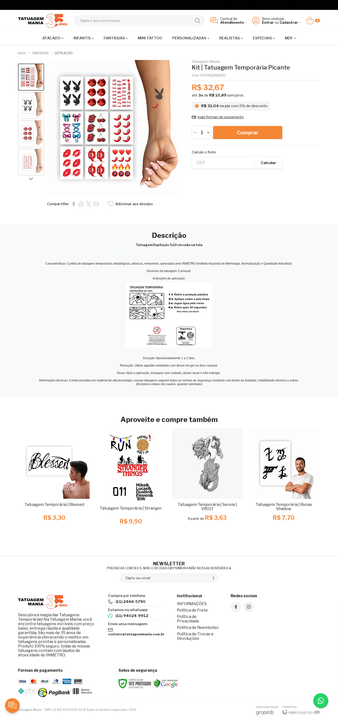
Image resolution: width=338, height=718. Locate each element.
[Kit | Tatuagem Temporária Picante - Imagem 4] (31, 162)
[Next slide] (31, 178)
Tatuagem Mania (206, 62)
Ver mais (207, 506)
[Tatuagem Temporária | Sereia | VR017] (207, 481)
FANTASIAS (40, 53)
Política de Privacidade (188, 618)
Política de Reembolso (197, 627)
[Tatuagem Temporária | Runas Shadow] (284, 481)
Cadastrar (289, 22)
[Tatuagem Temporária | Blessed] (54, 481)
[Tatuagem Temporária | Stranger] (131, 481)
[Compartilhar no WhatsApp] (81, 203)
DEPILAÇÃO (64, 53)
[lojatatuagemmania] (43, 20)
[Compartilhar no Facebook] (73, 203)
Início (22, 53)
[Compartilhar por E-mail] (96, 203)
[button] (31, 77)
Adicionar (64, 506)
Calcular (268, 163)
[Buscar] (197, 20)
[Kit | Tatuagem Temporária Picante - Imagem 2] (31, 105)
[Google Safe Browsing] (165, 683)
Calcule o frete (204, 152)
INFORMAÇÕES (192, 603)
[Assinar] (213, 578)
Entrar (268, 22)
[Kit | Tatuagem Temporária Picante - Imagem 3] (31, 134)
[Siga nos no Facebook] (236, 607)
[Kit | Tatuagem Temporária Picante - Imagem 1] (31, 77)
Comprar (248, 133)
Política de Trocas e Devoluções (195, 636)
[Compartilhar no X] (88, 203)
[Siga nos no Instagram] (248, 607)
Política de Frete (192, 610)
